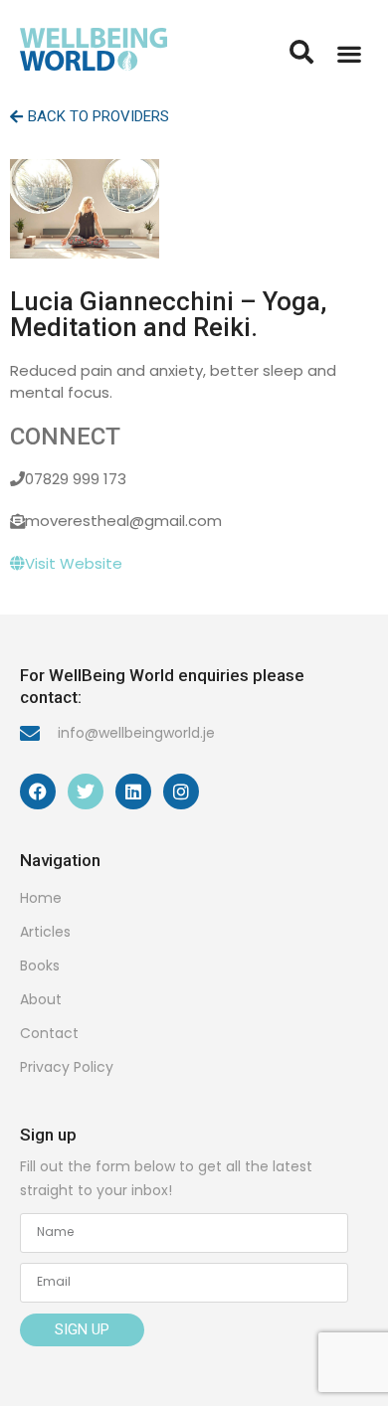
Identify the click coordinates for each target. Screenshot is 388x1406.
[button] (348, 53)
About (41, 999)
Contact (49, 1033)
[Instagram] (181, 791)
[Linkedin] (133, 791)
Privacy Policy (66, 1067)
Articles (45, 932)
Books (40, 965)
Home (41, 898)
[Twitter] (85, 791)
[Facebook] (38, 791)
